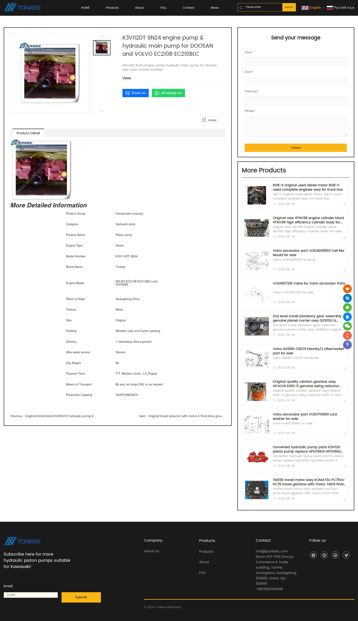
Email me (139, 93)
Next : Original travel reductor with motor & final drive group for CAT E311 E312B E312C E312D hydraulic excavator (182, 416)
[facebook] (313, 555)
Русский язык (343, 7)
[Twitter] (346, 555)
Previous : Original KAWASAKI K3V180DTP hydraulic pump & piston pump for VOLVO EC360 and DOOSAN (53, 416)
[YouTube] (324, 555)
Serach (289, 7)
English (315, 7)
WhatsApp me (171, 93)
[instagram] (335, 555)
